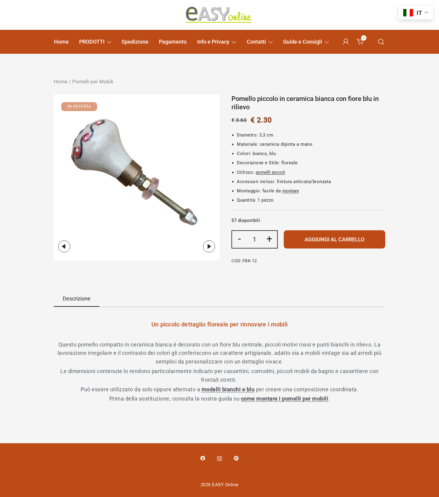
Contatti (256, 42)
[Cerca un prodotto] (381, 42)
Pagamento (173, 42)
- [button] (239, 238)
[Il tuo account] (345, 42)
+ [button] (269, 238)
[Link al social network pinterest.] (236, 458)
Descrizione (76, 298)
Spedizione (135, 42)
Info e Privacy (213, 42)
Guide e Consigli (302, 42)
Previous (64, 246)
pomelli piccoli (270, 172)
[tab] (76, 299)
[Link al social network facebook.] (202, 458)
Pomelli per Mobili (92, 82)
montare (290, 191)
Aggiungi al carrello (334, 239)
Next (209, 246)
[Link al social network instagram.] (219, 458)
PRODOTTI (92, 42)
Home (61, 42)
